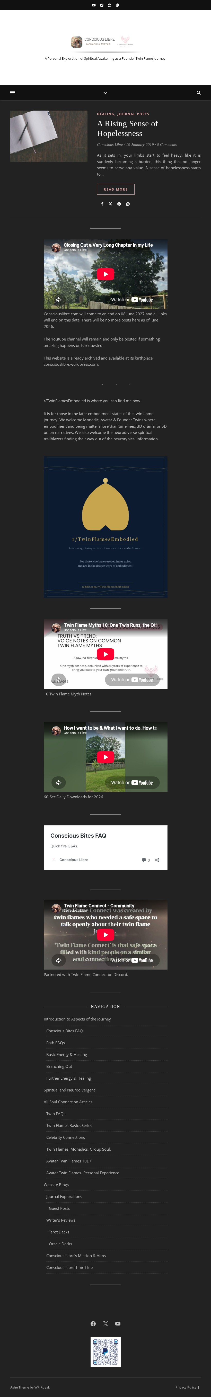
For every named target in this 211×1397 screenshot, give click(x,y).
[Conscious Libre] (105, 43)
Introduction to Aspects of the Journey (77, 1019)
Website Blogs (56, 1184)
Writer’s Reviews (60, 1220)
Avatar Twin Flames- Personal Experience (82, 1172)
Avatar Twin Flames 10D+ (69, 1160)
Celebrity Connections (65, 1137)
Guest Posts (59, 1208)
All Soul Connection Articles (68, 1101)
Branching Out (59, 1066)
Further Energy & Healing (68, 1078)
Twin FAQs (55, 1113)
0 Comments (167, 144)
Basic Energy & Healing (66, 1054)
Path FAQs (55, 1042)
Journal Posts (134, 114)
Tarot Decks (59, 1231)
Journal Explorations (64, 1196)
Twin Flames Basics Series (69, 1125)
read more (116, 189)
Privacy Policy (185, 1387)
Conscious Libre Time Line (69, 1267)
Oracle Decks (60, 1243)
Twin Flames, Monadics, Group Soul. (78, 1149)
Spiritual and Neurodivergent (69, 1089)
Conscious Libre (110, 144)
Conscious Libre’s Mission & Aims (76, 1255)
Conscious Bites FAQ (64, 1030)
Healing (106, 114)
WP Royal (41, 1387)
